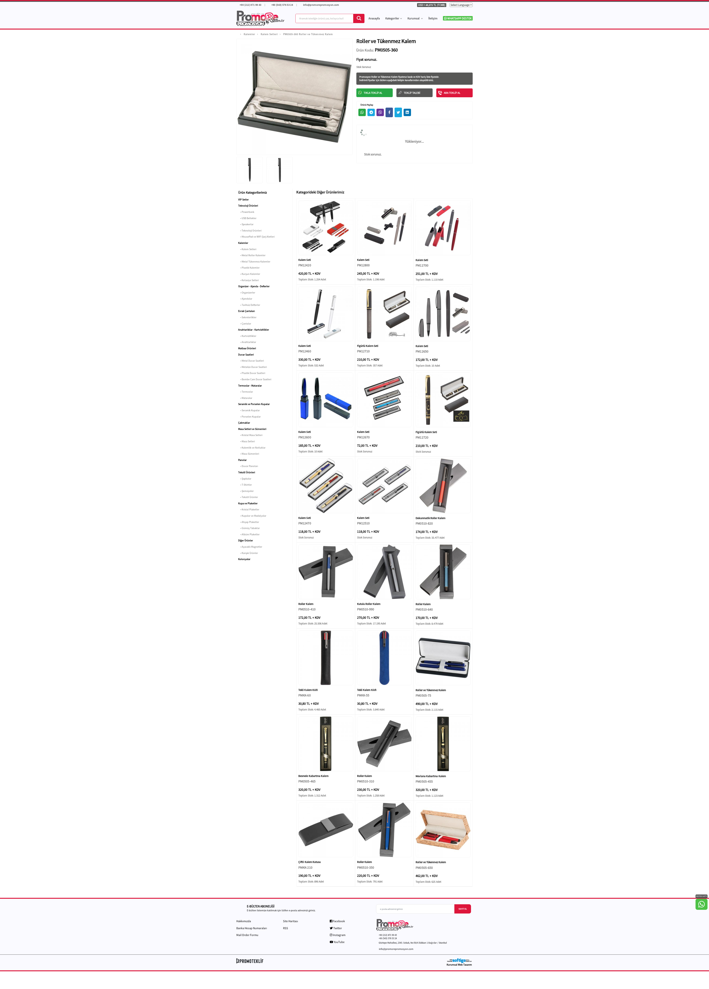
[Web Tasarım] (459, 960)
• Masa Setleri (246, 441)
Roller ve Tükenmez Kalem (431, 690)
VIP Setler (243, 199)
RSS (285, 928)
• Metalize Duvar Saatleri (252, 367)
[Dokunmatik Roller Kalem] (443, 485)
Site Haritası (290, 921)
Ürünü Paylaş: (366, 104)
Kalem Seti (304, 260)
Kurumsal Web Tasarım (459, 964)
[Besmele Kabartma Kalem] (325, 743)
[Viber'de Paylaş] (380, 112)
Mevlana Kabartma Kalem (431, 776)
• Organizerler (246, 292)
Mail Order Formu (247, 935)
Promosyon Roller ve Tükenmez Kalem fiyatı (381, 76)
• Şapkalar (244, 478)
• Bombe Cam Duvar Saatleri (254, 379)
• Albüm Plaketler (249, 534)
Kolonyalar (244, 559)
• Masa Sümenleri (248, 453)
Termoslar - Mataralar (250, 385)
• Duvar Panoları (248, 466)
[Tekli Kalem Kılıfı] (325, 657)
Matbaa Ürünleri (247, 348)
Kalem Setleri (269, 34)
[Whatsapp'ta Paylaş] (362, 112)
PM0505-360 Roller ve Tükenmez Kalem (308, 34)
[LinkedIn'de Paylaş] (407, 112)
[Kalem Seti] (325, 227)
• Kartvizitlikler (247, 336)
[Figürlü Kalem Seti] (384, 313)
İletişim (432, 18)
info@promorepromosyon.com (321, 4)
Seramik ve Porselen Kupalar (254, 404)
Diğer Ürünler (245, 540)
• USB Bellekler (247, 218)
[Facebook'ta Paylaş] (389, 112)
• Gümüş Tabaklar (249, 528)
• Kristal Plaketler (248, 509)
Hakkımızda (243, 921)
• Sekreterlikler (247, 317)
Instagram (338, 935)
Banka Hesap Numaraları (251, 928)
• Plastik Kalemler (249, 267)
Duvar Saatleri (246, 354)
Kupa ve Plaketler (248, 503)
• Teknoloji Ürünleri (249, 230)
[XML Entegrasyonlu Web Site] (294, 960)
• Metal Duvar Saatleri (251, 360)
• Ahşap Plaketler (248, 522)
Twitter (337, 928)
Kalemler (249, 34)
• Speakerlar (246, 224)
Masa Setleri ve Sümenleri (252, 429)
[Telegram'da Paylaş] (371, 112)
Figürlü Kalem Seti (367, 346)
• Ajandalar (245, 298)
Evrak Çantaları (246, 311)
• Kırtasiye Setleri (248, 280)
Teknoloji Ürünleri (248, 205)
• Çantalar (244, 323)
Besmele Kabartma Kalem (313, 776)
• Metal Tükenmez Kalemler (254, 261)
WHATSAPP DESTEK (459, 18)
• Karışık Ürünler (248, 553)
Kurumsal (413, 18)
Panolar (242, 460)
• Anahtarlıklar (247, 342)
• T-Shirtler (245, 484)
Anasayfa (374, 18)
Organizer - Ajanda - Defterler (254, 286)
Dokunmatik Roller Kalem (430, 518)
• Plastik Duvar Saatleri (251, 373)
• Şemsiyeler (246, 491)
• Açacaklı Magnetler (250, 546)
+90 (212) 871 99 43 (250, 4)
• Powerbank (246, 212)
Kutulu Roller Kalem (368, 604)
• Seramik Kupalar (249, 410)
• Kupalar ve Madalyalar (252, 515)
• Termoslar (245, 391)
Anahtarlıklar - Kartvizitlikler (253, 329)
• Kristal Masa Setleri (250, 435)
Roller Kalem (305, 604)
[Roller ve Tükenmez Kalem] (443, 657)
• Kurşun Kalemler (249, 274)
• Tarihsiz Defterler (249, 305)
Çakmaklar (244, 422)
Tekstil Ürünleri (246, 472)
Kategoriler (392, 18)
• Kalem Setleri (247, 249)
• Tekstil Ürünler (248, 497)
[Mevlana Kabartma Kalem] (443, 743)
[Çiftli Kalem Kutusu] (325, 829)
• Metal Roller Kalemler (252, 255)
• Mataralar (245, 398)
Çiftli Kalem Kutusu (309, 862)
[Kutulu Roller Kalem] (384, 571)
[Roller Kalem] (325, 571)
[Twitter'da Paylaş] (398, 112)
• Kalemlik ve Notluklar (252, 447)
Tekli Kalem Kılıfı (308, 690)
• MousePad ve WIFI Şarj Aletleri (256, 236)
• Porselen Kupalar (249, 416)
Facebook (338, 921)
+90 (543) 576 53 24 (282, 4)
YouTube (339, 942)
